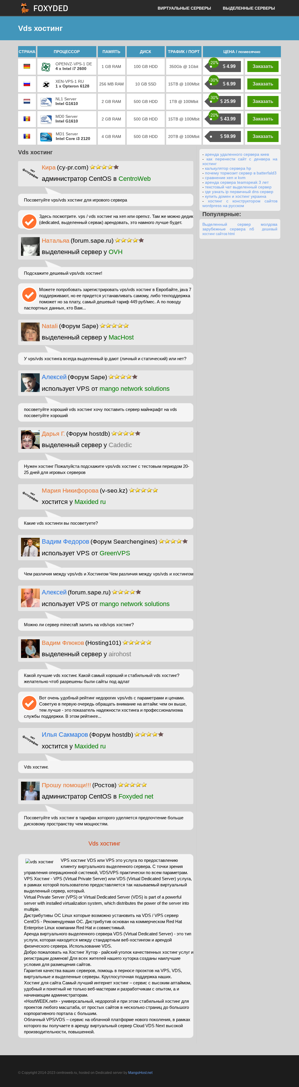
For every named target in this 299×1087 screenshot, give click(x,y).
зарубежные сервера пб (228, 229)
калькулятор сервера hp (228, 168)
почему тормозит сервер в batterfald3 (241, 173)
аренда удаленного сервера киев (237, 154)
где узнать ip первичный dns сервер (239, 191)
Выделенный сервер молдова (239, 224)
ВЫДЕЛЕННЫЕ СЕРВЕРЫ (249, 8)
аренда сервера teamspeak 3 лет (237, 182)
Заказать (263, 66)
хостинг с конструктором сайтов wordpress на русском (239, 203)
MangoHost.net (140, 1073)
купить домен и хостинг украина (235, 196)
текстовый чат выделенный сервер (238, 187)
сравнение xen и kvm (225, 177)
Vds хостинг (104, 843)
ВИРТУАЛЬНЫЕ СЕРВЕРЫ (184, 8)
